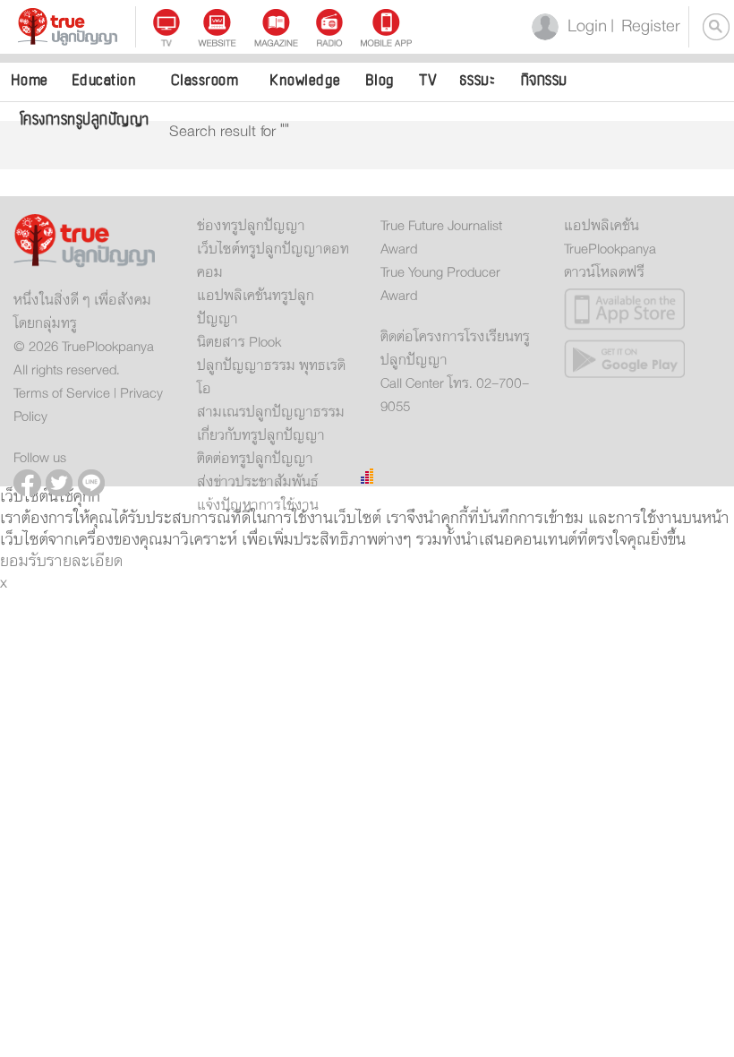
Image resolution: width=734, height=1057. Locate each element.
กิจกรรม (544, 80)
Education (104, 80)
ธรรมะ (477, 80)
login (584, 26)
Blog (380, 80)
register (645, 26)
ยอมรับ (23, 561)
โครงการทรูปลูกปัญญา (84, 120)
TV (428, 80)
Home (29, 80)
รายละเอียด (85, 561)
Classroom (205, 80)
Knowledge (305, 80)
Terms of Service (61, 393)
